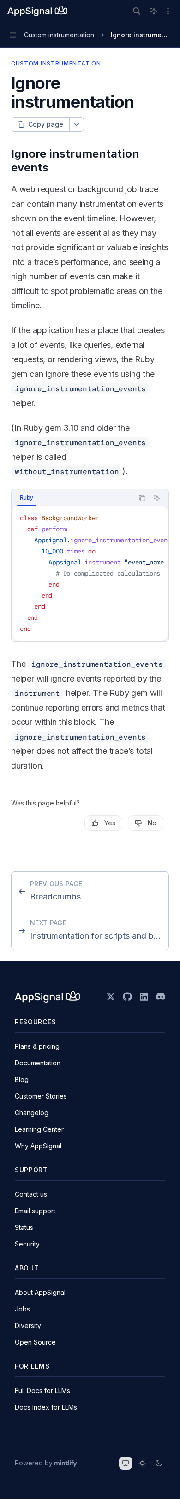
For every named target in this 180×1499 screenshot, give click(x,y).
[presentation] (90, 573)
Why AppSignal (38, 1146)
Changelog (31, 1113)
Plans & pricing (37, 1046)
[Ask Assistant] (157, 498)
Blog (22, 1079)
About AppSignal (40, 1292)
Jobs (22, 1309)
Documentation (37, 1063)
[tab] (26, 497)
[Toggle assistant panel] (154, 11)
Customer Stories (41, 1096)
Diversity (28, 1325)
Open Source (35, 1342)
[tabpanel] (90, 573)
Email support (35, 1211)
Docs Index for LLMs (46, 1407)
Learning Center (39, 1129)
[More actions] (168, 11)
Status (24, 1227)
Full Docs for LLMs (42, 1390)
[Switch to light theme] (142, 1463)
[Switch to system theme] (125, 1463)
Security (27, 1244)
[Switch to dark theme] (158, 1463)
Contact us (31, 1194)
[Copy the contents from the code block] (142, 498)
